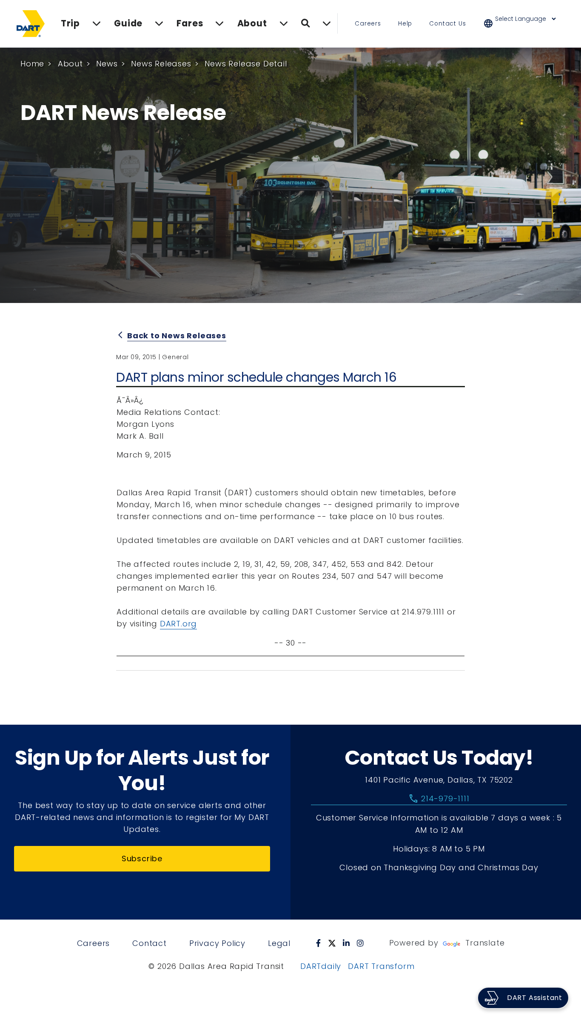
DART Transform (381, 966)
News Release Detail (246, 63)
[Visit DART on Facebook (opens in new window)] (319, 943)
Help (405, 24)
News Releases (161, 63)
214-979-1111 (438, 799)
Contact (149, 943)
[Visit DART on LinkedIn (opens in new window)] (346, 943)
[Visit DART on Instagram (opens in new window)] (360, 943)
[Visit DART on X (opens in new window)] (332, 943)
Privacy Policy (217, 943)
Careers (368, 24)
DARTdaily (320, 966)
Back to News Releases (176, 335)
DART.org (178, 623)
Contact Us (447, 24)
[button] (525, 23)
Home (32, 63)
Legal (279, 943)
